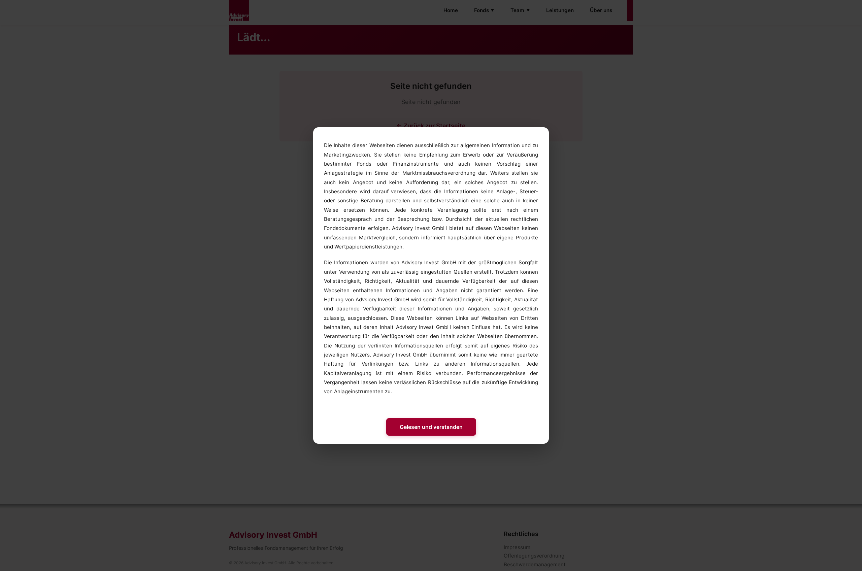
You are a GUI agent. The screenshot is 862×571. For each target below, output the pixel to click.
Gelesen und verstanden (431, 427)
